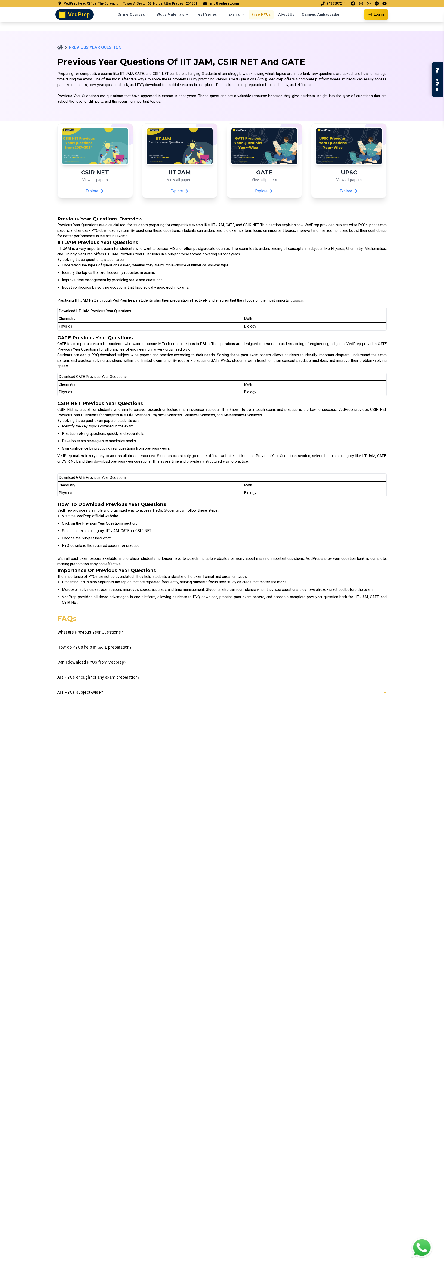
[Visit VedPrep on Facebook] (353, 3)
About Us (286, 14)
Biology (250, 326)
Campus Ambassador (321, 14)
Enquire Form (437, 79)
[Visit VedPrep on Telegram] (377, 3)
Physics (65, 326)
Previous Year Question (95, 47)
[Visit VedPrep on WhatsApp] (369, 3)
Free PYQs (261, 14)
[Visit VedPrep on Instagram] (361, 3)
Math (248, 318)
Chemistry (67, 318)
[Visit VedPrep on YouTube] (384, 3)
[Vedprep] (60, 47)
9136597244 (336, 3)
